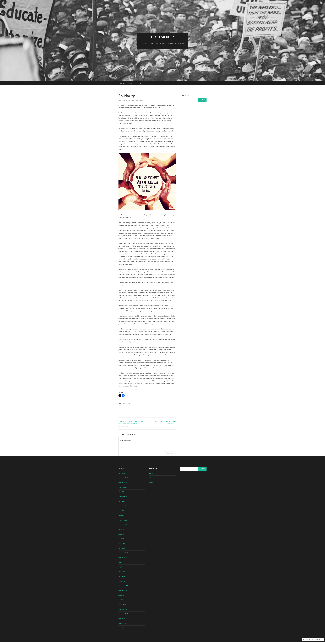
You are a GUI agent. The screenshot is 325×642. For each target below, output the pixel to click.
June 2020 (121, 539)
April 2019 (121, 576)
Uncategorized (126, 403)
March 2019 (122, 581)
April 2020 (121, 548)
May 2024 (121, 492)
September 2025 (123, 487)
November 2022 (123, 506)
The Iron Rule (162, 37)
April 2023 (121, 501)
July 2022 (121, 510)
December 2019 (123, 553)
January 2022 (122, 515)
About (130, 83)
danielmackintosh (136, 100)
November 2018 (123, 586)
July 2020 (121, 534)
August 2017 (122, 623)
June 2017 (121, 628)
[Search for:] (194, 100)
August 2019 (122, 562)
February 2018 (122, 609)
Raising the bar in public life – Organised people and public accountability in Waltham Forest (130, 424)
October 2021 (122, 520)
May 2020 (121, 543)
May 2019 (121, 571)
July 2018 (121, 595)
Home (122, 83)
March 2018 (122, 604)
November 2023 (123, 496)
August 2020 (122, 529)
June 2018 (121, 600)
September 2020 (123, 525)
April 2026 (121, 473)
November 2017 (123, 614)
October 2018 (122, 590)
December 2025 (123, 478)
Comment (169, 453)
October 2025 (122, 482)
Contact (139, 83)
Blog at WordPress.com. (127, 639)
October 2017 (122, 618)
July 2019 (121, 567)
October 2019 (122, 557)
